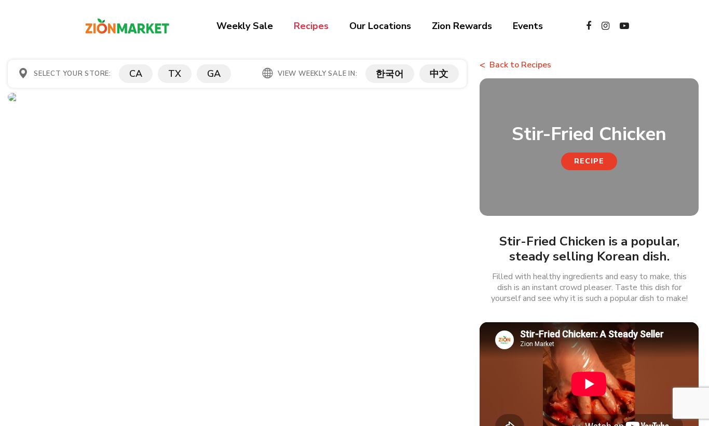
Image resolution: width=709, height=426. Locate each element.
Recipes (311, 26)
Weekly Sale (244, 26)
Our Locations (380, 26)
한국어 (390, 73)
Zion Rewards (462, 26)
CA (135, 73)
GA (214, 73)
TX (174, 73)
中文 (439, 73)
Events (528, 26)
